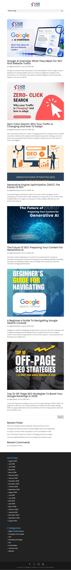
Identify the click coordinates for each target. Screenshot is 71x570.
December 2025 (13, 481)
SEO (33, 66)
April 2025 (11, 504)
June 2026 (11, 467)
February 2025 (13, 509)
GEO (9, 537)
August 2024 (12, 521)
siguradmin (13, 399)
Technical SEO (13, 548)
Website (11, 551)
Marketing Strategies (15, 540)
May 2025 (11, 501)
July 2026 (11, 464)
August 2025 (12, 492)
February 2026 (13, 475)
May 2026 (11, 470)
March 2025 (12, 507)
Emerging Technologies (16, 534)
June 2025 (11, 498)
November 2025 (13, 484)
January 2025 (13, 512)
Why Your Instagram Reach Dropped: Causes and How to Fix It (28, 426)
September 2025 (14, 489)
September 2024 (14, 518)
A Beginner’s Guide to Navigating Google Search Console (32, 322)
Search (60, 417)
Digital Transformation (16, 531)
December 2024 (13, 515)
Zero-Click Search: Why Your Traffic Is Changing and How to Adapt (30, 125)
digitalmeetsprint (15, 66)
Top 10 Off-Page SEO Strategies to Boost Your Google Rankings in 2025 (34, 395)
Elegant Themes (31, 567)
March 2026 (12, 472)
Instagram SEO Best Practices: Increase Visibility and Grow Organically (31, 429)
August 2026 (12, 461)
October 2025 (13, 487)
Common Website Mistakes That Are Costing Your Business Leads (29, 437)
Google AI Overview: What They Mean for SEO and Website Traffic (34, 62)
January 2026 (13, 478)
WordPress (50, 567)
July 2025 (11, 495)
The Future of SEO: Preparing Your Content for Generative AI (35, 249)
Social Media (12, 545)
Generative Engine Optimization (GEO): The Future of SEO (33, 186)
